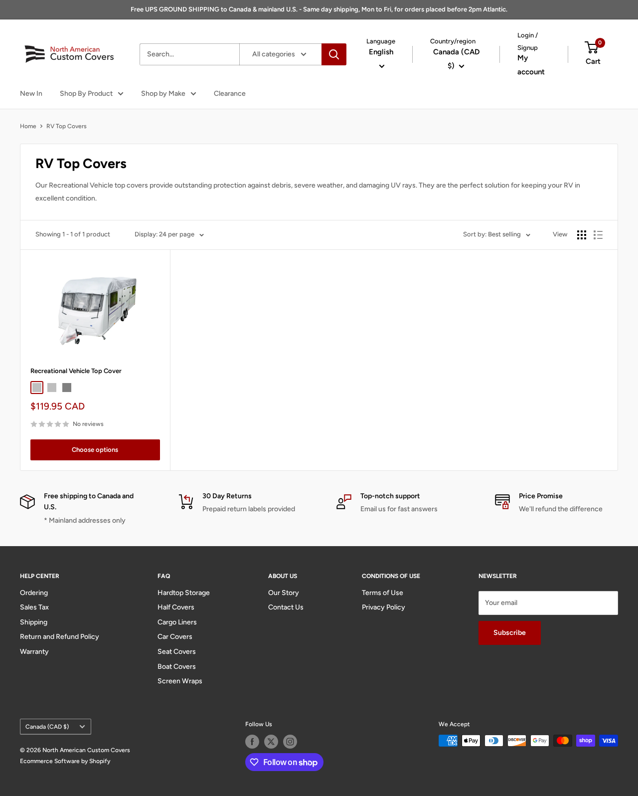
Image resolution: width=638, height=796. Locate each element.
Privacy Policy (383, 607)
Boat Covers (177, 666)
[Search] (333, 54)
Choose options (95, 449)
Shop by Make (163, 93)
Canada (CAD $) (47, 726)
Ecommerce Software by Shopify (65, 761)
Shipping (33, 622)
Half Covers (176, 607)
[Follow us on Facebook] (252, 742)
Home (28, 126)
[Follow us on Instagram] (290, 742)
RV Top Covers (66, 126)
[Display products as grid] (581, 234)
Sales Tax (34, 607)
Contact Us (286, 607)
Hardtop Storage (184, 593)
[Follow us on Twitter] (271, 742)
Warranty (34, 651)
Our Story (283, 593)
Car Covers (175, 636)
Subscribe (509, 632)
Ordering (34, 593)
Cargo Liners (177, 622)
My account (531, 64)
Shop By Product (86, 93)
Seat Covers (177, 651)
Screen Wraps (180, 681)
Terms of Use (382, 593)
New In (31, 93)
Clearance (230, 93)
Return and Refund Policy (59, 636)
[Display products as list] (598, 234)
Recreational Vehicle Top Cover (76, 371)
